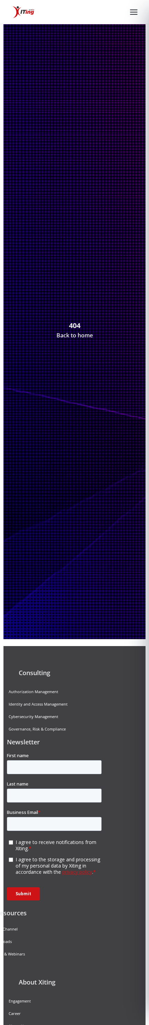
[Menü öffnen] (133, 12)
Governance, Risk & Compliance (37, 729)
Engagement (20, 1001)
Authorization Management (33, 691)
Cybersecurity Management (33, 716)
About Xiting (37, 982)
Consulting (34, 673)
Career (15, 1013)
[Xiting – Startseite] (23, 12)
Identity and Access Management (38, 704)
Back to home (74, 335)
